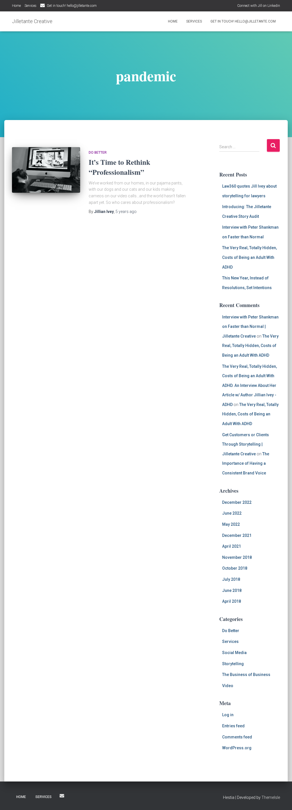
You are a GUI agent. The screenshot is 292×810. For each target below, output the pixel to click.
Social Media (234, 652)
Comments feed (237, 737)
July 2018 (231, 579)
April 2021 (231, 546)
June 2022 (232, 513)
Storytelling (233, 663)
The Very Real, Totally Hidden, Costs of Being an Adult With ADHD (249, 257)
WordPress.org (237, 748)
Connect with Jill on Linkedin (258, 6)
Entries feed (233, 726)
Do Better (98, 153)
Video (227, 685)
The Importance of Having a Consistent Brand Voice (245, 463)
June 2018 (232, 590)
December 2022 (237, 502)
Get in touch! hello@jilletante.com (72, 6)
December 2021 (237, 535)
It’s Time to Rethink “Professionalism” (119, 167)
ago (126, 211)
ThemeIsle (270, 797)
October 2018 (234, 568)
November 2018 (237, 557)
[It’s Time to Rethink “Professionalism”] (46, 170)
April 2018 (231, 601)
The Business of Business (246, 674)
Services (30, 6)
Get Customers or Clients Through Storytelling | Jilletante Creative (245, 444)
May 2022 (231, 524)
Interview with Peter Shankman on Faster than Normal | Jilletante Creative (250, 326)
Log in (228, 714)
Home (16, 6)
